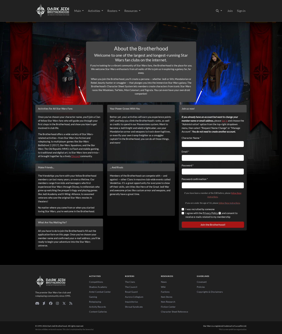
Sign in (241, 11)
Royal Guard (131, 291)
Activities (94, 11)
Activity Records (97, 306)
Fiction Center (168, 306)
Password (188, 165)
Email (185, 151)
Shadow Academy (98, 286)
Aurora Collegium (134, 296)
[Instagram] (57, 303)
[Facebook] (51, 303)
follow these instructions (229, 203)
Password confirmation (195, 179)
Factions (165, 291)
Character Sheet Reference (174, 311)
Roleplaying (95, 301)
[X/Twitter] (64, 303)
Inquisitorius (131, 301)
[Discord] (37, 303)
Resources (131, 11)
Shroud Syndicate (134, 306)
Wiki (163, 286)
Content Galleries (98, 311)
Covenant (202, 281)
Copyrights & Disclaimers (210, 291)
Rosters (112, 11)
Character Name (191, 137)
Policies (201, 286)
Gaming (93, 296)
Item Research (168, 301)
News (164, 281)
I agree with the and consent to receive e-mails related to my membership (211, 215)
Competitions (96, 281)
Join (230, 11)
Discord (75, 156)
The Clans (130, 281)
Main (77, 11)
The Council (131, 286)
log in (224, 120)
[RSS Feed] (71, 303)
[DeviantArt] (44, 303)
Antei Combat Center (100, 291)
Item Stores (166, 296)
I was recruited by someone (200, 209)
